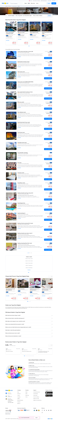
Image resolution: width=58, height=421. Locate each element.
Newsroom (19, 393)
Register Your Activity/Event (37, 400)
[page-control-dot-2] (28, 301)
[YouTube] (48, 410)
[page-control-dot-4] (29, 301)
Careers (18, 395)
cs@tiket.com (10, 396)
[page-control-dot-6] (30, 301)
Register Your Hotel (36, 398)
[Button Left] (49, 345)
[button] (49, 20)
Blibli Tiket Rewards (44, 0)
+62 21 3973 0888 (10, 402)
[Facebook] (42, 410)
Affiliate (18, 398)
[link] (48, 3)
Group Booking (35, 393)
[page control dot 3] (29, 272)
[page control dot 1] (28, 272)
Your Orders (49, 0)
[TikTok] (42, 412)
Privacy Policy (35, 395)
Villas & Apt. (27, 395)
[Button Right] (52, 345)
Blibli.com (18, 403)
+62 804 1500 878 (10, 400)
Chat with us (9, 393)
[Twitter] (44, 410)
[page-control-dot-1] (27, 301)
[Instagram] (51, 410)
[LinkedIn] (46, 410)
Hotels (26, 393)
